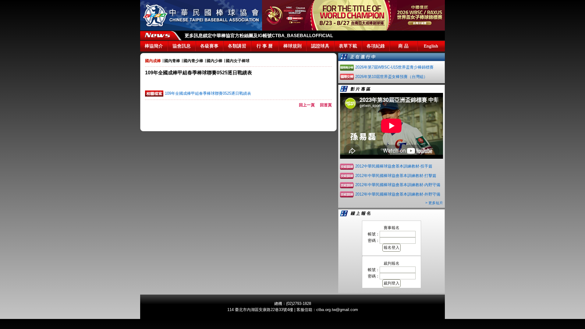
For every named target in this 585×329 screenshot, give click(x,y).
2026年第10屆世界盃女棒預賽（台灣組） (391, 76)
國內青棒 (172, 60)
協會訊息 (181, 46)
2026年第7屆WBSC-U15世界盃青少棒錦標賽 (394, 67)
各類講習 (237, 46)
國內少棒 (214, 60)
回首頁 (326, 105)
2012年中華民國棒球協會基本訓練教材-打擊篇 (395, 175)
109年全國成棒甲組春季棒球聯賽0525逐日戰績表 (208, 93)
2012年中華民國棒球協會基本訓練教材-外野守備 (397, 194)
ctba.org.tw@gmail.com (337, 309)
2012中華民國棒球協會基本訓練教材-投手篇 (393, 166)
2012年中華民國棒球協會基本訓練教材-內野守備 (397, 184)
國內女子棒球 (238, 60)
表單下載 (348, 46)
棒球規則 (292, 46)
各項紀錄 (376, 46)
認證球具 (320, 46)
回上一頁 (309, 105)
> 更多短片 (434, 203)
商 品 (403, 46)
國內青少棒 (193, 60)
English (431, 46)
